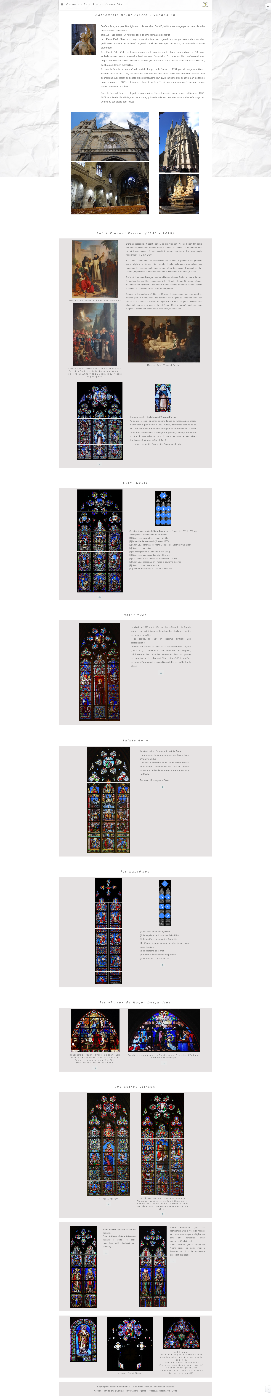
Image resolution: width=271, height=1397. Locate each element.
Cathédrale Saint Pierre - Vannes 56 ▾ (94, 4)
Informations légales (136, 1390)
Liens (174, 1390)
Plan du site (108, 1390)
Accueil (97, 1390)
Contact (120, 1390)
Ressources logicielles (159, 1390)
